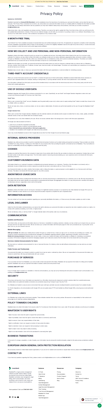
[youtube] (18, 397)
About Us (78, 372)
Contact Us (73, 6)
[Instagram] (13, 397)
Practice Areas (40, 6)
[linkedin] (15, 397)
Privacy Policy (79, 380)
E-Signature (41, 376)
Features (29, 6)
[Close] (101, 1)
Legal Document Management (46, 387)
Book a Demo (60, 378)
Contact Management (44, 385)
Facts (76, 382)
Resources (57, 6)
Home (22, 6)
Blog (58, 380)
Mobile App (41, 395)
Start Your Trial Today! (62, 1)
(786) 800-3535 (27, 389)
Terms (77, 376)
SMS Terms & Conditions (82, 378)
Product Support (61, 376)
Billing (40, 378)
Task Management (43, 397)
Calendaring (41, 380)
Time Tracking (42, 389)
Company (65, 6)
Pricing (49, 6)
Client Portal (41, 374)
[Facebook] (10, 397)
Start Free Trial (89, 6)
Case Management (43, 382)
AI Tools (40, 372)
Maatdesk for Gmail (43, 393)
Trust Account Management (45, 391)
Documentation (61, 374)
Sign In (81, 6)
